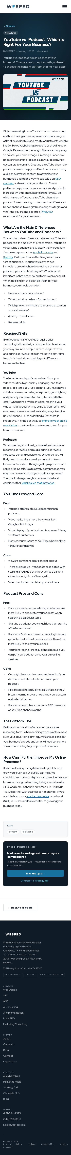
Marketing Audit (12, 1081)
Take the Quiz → (36, 873)
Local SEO (9, 1018)
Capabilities (10, 1061)
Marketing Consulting (15, 1024)
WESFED (47, 211)
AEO (5, 1001)
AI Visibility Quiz (11, 1075)
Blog (6, 1049)
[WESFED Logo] (18, 6)
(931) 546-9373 (12, 1113)
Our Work (8, 1044)
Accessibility (48, 1144)
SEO (5, 995)
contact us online (38, 796)
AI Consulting (10, 1006)
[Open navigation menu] (65, 7)
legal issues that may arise (38, 483)
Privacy (33, 1144)
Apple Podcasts (43, 252)
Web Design (10, 989)
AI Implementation (13, 1012)
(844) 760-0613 (12, 1118)
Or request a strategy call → (36, 880)
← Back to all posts (20, 907)
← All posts (9, 26)
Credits (64, 1144)
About (6, 1038)
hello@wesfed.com (14, 1124)
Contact (8, 1055)
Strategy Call (10, 1087)
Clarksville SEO (11, 1093)
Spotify (8, 257)
